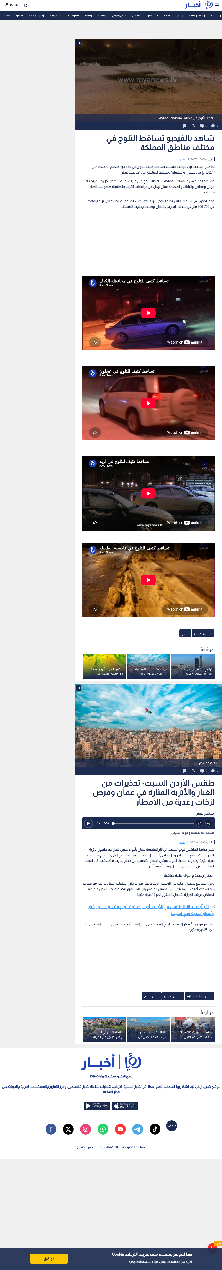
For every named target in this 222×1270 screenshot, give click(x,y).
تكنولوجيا (55, 15)
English (15, 5)
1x (98, 823)
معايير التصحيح (86, 1147)
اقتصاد (102, 15)
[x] (68, 1129)
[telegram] (137, 1129)
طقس (136, 15)
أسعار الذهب (197, 15)
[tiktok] (155, 1129)
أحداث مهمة (36, 15)
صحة (167, 15)
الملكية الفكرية (109, 1147)
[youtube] (120, 1129)
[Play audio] (88, 823)
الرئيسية (216, 15)
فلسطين (152, 15)
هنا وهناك (73, 15)
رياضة (88, 15)
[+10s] (209, 823)
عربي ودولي (119, 15)
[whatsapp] (103, 1129)
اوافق (49, 1259)
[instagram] (85, 1129)
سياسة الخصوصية (140, 1261)
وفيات (6, 15)
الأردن (179, 15)
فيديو (19, 15)
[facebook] (51, 1129)
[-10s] (199, 823)
